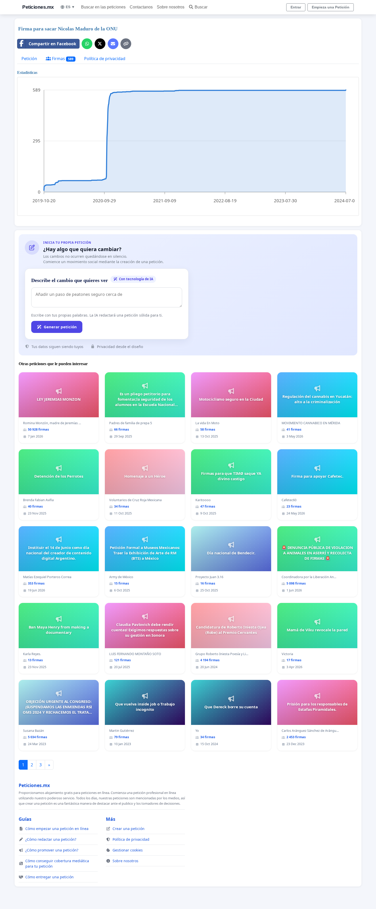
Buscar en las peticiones (103, 7)
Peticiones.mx (38, 7)
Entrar (296, 7)
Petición (29, 58)
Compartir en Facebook (52, 44)
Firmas (62, 58)
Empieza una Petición (330, 7)
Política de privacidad (104, 58)
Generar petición (60, 326)
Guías (25, 819)
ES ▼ (70, 7)
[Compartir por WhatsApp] (87, 43)
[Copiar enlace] (125, 43)
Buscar (201, 7)
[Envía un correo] (113, 43)
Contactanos (141, 7)
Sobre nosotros (170, 7)
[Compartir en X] (100, 43)
